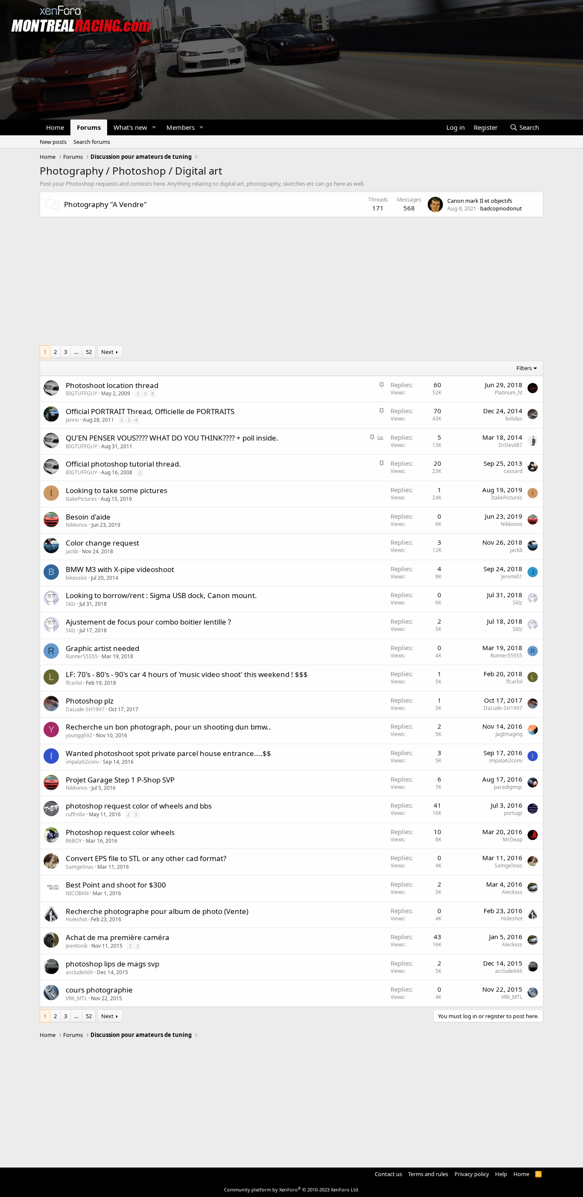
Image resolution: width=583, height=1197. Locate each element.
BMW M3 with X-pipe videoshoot (120, 569)
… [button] (76, 352)
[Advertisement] (291, 285)
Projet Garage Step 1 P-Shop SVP (120, 780)
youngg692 (79, 735)
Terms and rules (428, 1174)
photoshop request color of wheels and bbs (139, 806)
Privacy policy (472, 1174)
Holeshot (76, 919)
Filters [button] (524, 368)
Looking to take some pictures (116, 490)
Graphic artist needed (102, 648)
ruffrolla (75, 814)
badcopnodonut (501, 208)
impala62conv (82, 761)
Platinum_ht (508, 392)
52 (89, 352)
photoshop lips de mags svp (112, 964)
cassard (513, 471)
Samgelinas (79, 866)
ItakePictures (81, 498)
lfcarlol (74, 682)
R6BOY (74, 840)
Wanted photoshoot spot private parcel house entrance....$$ (168, 753)
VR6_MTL (76, 998)
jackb (72, 551)
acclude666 (79, 972)
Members (180, 127)
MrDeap (512, 839)
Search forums (91, 142)
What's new (130, 127)
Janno (72, 419)
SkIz (71, 603)
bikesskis (76, 577)
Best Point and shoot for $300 (116, 885)
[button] (154, 127)
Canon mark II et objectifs (479, 200)
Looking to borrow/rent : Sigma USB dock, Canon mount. (161, 595)
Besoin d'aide (88, 517)
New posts (53, 142)
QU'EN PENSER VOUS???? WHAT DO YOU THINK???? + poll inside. (172, 438)
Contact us (388, 1174)
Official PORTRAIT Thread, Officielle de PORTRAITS (150, 411)
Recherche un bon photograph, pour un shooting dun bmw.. (168, 727)
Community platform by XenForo (291, 1189)
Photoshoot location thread (112, 385)
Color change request (102, 543)
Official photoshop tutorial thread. (123, 464)
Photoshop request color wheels (120, 832)
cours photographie (99, 990)
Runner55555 (82, 656)
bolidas (513, 418)
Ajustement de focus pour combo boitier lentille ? (148, 622)
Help (501, 1174)
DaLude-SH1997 (85, 709)
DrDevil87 (510, 445)
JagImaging (509, 734)
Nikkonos (76, 524)
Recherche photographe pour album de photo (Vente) (157, 911)
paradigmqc (508, 787)
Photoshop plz (90, 701)
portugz (513, 813)
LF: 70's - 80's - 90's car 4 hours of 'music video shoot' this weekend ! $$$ (187, 674)
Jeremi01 (511, 576)
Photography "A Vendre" (105, 204)
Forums (89, 127)
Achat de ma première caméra (117, 937)
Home (55, 127)
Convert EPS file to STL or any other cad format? (146, 858)
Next (107, 352)
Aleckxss (512, 892)
